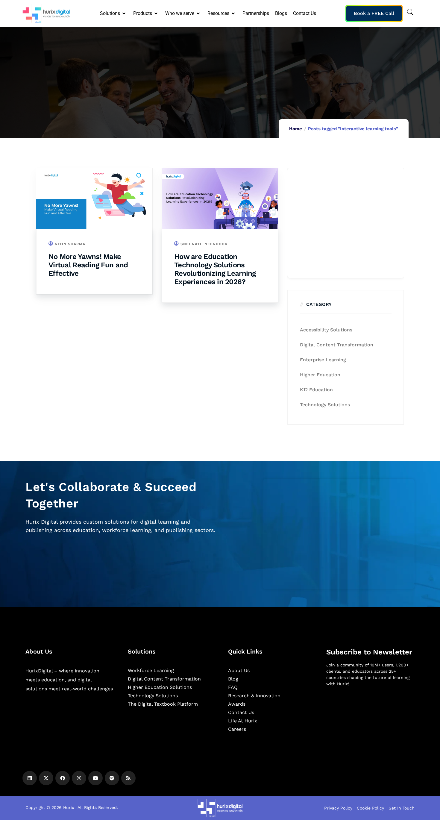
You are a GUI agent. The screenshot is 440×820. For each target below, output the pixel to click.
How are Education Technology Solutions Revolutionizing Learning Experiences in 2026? (215, 269)
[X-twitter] (46, 778)
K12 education (316, 389)
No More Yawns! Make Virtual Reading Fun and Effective (88, 265)
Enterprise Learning (323, 360)
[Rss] (128, 778)
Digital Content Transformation (336, 345)
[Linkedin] (29, 778)
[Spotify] (112, 778)
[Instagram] (79, 778)
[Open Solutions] (124, 13)
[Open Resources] (233, 13)
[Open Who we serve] (198, 13)
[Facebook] (62, 778)
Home (295, 128)
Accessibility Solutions (326, 330)
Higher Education (320, 375)
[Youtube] (95, 778)
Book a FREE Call (374, 13)
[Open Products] (156, 13)
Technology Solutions (325, 404)
